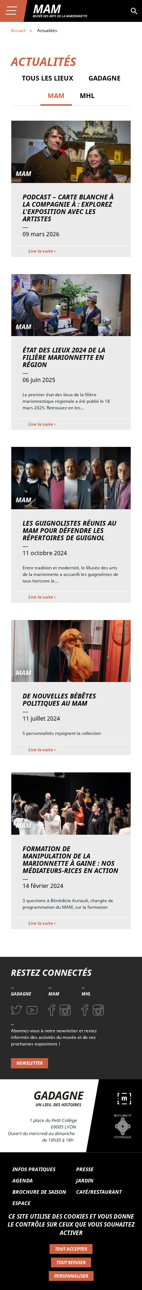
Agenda (22, 1180)
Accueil (18, 30)
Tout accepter (71, 1249)
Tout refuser (71, 1262)
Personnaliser (71, 1276)
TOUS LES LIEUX (47, 78)
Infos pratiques (33, 1169)
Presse (85, 1169)
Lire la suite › (42, 251)
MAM (56, 95)
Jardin (85, 1180)
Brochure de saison (39, 1191)
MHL (87, 95)
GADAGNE (104, 78)
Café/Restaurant (99, 1191)
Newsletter (29, 1063)
